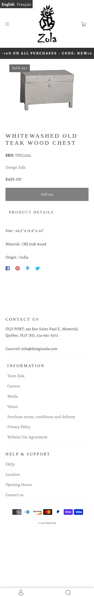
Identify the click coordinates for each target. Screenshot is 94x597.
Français (24, 4)
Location (12, 474)
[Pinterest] (18, 268)
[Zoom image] (47, 91)
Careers (13, 386)
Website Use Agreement (27, 437)
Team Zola (15, 376)
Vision (12, 406)
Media (12, 396)
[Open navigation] (10, 24)
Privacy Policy (18, 426)
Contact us (14, 495)
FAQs (10, 464)
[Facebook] (8, 268)
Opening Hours (18, 484)
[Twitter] (38, 268)
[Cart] (83, 24)
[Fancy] (28, 268)
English (8, 4)
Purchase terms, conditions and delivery (41, 416)
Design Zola (15, 167)
